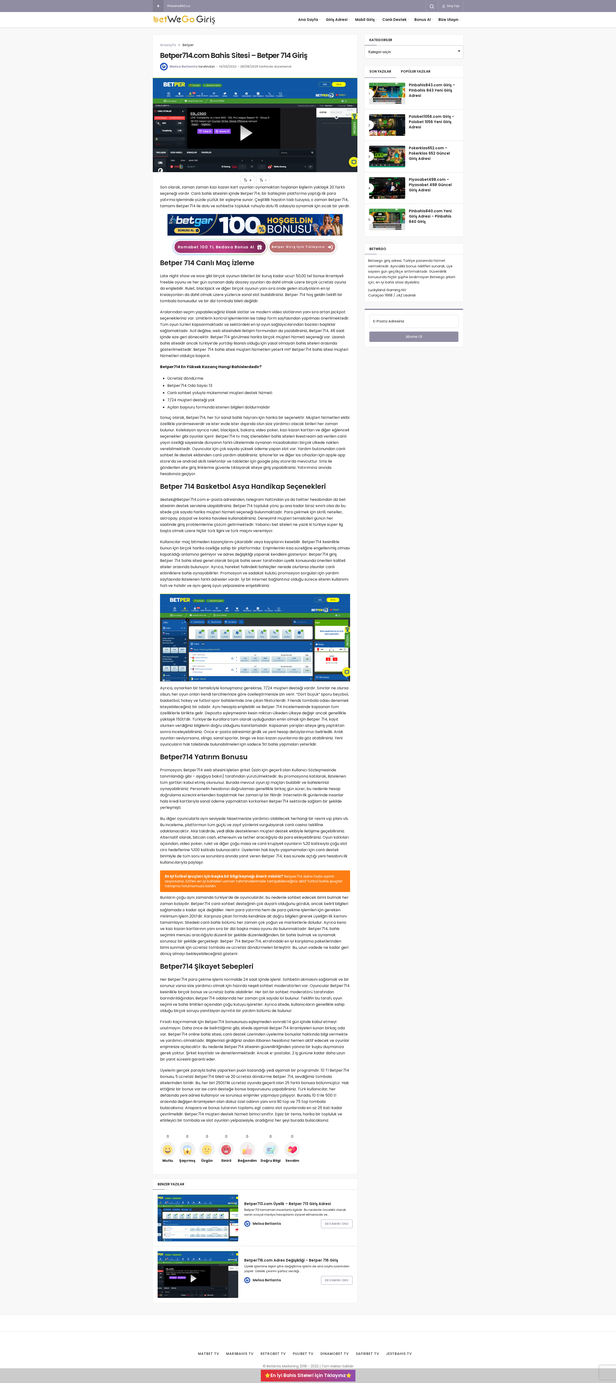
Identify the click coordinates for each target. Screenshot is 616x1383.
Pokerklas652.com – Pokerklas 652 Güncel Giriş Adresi (429, 153)
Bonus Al (422, 19)
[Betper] (255, 224)
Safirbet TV (367, 1353)
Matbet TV (208, 1353)
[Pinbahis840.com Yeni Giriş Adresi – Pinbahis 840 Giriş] (387, 219)
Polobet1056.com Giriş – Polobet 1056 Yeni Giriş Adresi (431, 122)
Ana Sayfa (308, 19)
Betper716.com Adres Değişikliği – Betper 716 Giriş (291, 1260)
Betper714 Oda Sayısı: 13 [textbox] (189, 385)
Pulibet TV (303, 1353)
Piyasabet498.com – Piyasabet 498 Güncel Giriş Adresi (430, 185)
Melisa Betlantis (184, 66)
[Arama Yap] (432, 6)
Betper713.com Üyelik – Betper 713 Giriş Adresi (287, 1203)
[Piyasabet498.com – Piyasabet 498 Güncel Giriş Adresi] (387, 188)
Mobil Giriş (365, 19)
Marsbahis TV (240, 1353)
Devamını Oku (337, 1224)
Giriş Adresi (336, 19)
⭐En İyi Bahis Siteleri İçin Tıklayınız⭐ (308, 1375)
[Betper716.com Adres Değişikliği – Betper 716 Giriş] (198, 1274)
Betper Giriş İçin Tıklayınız (298, 247)
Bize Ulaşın (448, 19)
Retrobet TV (273, 1353)
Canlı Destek (394, 19)
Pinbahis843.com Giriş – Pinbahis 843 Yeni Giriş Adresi (432, 90)
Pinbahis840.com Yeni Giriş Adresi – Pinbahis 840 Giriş (206, 6)
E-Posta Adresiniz (388, 321)
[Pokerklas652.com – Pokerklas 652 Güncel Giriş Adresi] (387, 156)
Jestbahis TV (399, 1353)
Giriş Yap (452, 6)
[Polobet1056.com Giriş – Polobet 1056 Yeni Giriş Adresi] (387, 125)
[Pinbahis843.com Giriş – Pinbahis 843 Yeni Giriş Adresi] (387, 93)
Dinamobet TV (335, 1353)
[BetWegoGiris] (185, 19)
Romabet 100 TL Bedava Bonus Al (216, 247)
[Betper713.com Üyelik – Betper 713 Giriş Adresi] (198, 1217)
